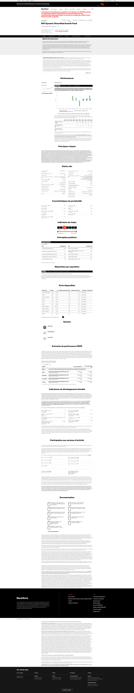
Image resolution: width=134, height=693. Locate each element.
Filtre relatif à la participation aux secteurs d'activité (69, 572)
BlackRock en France (20, 676)
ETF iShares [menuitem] (72, 9)
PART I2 (43, 304)
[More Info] (65, 85)
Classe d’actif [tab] (55, 271)
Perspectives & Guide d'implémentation (93, 677)
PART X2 (43, 313)
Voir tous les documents (53, 531)
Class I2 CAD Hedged (45, 292)
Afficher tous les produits (38, 677)
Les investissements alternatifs (56, 677)
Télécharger (91, 20)
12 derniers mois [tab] (76, 85)
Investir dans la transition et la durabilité (76, 677)
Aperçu (44, 36)
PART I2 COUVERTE (45, 306)
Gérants (67, 36)
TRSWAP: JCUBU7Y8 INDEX (73, 248)
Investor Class (44, 290)
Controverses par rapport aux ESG (49, 573)
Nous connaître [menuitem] (54, 9)
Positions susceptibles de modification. (48, 262)
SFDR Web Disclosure (83, 20)
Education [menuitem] (85, 9)
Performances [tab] (58, 82)
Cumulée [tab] (69, 85)
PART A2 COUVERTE (45, 297)
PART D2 (43, 299)
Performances (51, 36)
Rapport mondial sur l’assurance (92, 680)
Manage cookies (96, 611)
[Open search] (92, 9)
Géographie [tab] (49, 271)
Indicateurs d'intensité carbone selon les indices (53, 572)
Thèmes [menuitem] (66, 9)
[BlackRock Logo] (22, 598)
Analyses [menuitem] (78, 9)
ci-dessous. (83, 407)
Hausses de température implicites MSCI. (62, 573)
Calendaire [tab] (57, 85)
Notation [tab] (67, 271)
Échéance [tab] (62, 271)
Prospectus (75, 20)
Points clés (60, 36)
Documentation (88, 36)
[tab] (47, 88)
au (41, 364)
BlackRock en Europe (20, 677)
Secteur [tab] (43, 271)
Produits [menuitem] (60, 9)
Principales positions (76, 36)
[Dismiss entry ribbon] (117, 4)
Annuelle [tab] (63, 85)
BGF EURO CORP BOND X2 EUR (47, 248)
